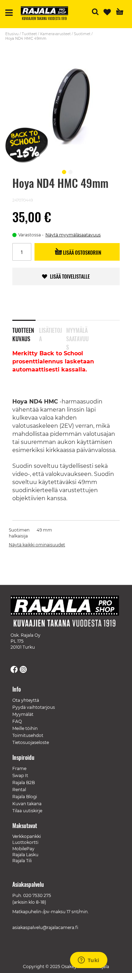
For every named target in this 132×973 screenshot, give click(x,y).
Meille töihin (25, 728)
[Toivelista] (107, 12)
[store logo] (47, 14)
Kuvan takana (27, 803)
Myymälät (22, 714)
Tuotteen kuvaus (23, 333)
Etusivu (12, 34)
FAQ (17, 721)
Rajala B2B (23, 782)
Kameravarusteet (55, 34)
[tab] (25, 330)
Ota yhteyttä (25, 700)
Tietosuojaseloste (30, 742)
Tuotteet (29, 34)
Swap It (20, 775)
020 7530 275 (37, 895)
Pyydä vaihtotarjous (33, 707)
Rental (19, 789)
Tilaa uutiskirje (27, 810)
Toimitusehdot (27, 735)
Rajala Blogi (24, 796)
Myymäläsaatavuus (77, 333)
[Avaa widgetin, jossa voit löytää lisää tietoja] (88, 960)
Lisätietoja (50, 333)
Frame (19, 768)
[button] (63, 171)
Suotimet (82, 34)
